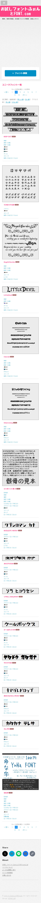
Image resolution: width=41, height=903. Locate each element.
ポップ (6, 512)
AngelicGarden (9, 262)
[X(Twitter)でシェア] (5, 853)
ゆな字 (6, 793)
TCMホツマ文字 (9, 205)
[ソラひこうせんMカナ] (20, 591)
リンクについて (7, 867)
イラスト (6, 209)
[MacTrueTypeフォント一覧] (6, 149)
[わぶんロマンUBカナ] (20, 525)
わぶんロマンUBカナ (11, 531)
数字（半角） (7, 145)
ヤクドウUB (8, 663)
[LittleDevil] (20, 289)
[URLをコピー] (32, 853)
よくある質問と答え (9, 870)
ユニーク (6, 156)
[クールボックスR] (20, 624)
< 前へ (6, 92)
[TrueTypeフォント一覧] (6, 303)
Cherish (7, 357)
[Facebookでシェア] (25, 853)
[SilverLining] (20, 401)
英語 (5, 140)
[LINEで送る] (18, 853)
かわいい (6, 371)
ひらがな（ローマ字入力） (11, 503)
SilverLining (8, 423)
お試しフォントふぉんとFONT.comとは (15, 865)
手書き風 (6, 816)
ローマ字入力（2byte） (10, 514)
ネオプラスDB (8, 564)
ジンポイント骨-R (10, 489)
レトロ (6, 277)
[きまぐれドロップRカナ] (20, 690)
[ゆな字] (20, 771)
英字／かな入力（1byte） (11, 158)
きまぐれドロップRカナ (12, 696)
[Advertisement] (20, 42)
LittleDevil (8, 295)
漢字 (5, 497)
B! (11, 853)
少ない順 (15, 102)
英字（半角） (7, 143)
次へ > (25, 95)
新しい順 (20, 99)
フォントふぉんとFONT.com (13, 896)
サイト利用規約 (7, 873)
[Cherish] (20, 335)
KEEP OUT (7, 137)
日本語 (6, 492)
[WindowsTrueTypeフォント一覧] (6, 147)
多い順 (8, 102)
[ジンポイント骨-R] (20, 467)
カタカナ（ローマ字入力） (11, 506)
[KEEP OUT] (20, 120)
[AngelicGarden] (20, 241)
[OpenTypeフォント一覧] (6, 151)
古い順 (27, 99)
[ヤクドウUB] (20, 657)
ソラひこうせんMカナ (11, 597)
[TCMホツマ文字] (20, 183)
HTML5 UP (12, 898)
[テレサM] (20, 723)
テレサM (6, 729)
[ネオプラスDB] (20, 558)
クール (6, 154)
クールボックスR (9, 630)
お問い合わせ (6, 875)
